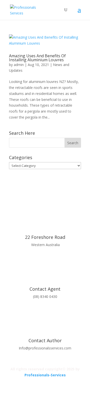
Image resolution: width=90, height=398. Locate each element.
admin (19, 64)
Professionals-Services (45, 375)
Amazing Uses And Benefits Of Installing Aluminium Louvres (37, 58)
